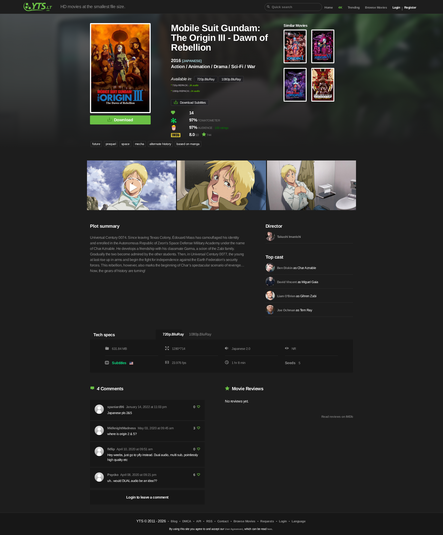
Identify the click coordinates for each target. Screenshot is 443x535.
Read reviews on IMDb (337, 416)
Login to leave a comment (147, 497)
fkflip (111, 449)
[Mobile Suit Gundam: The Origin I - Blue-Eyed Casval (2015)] (295, 46)
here (269, 529)
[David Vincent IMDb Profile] (270, 281)
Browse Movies (376, 7)
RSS (209, 521)
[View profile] (99, 409)
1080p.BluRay (231, 79)
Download (123, 120)
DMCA (186, 521)
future (96, 144)
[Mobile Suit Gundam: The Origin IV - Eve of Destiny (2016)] (295, 85)
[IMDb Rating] (179, 135)
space (125, 144)
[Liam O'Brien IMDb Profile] (270, 295)
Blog (174, 521)
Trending (354, 7)
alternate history (160, 144)
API (198, 521)
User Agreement (234, 529)
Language (298, 521)
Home (328, 7)
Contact (223, 521)
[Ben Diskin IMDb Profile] (270, 267)
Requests (267, 521)
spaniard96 (115, 407)
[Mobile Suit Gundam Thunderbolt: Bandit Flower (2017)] (322, 85)
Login (396, 7)
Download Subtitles (193, 102)
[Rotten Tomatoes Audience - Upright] (179, 127)
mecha (139, 144)
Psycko (112, 475)
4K (340, 7)
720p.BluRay (206, 79)
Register (410, 7)
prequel (111, 144)
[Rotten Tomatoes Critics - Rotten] (179, 120)
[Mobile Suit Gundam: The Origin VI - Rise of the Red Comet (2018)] (322, 46)
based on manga (188, 144)
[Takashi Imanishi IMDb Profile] (270, 236)
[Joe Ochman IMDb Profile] (270, 309)
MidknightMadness (121, 428)
